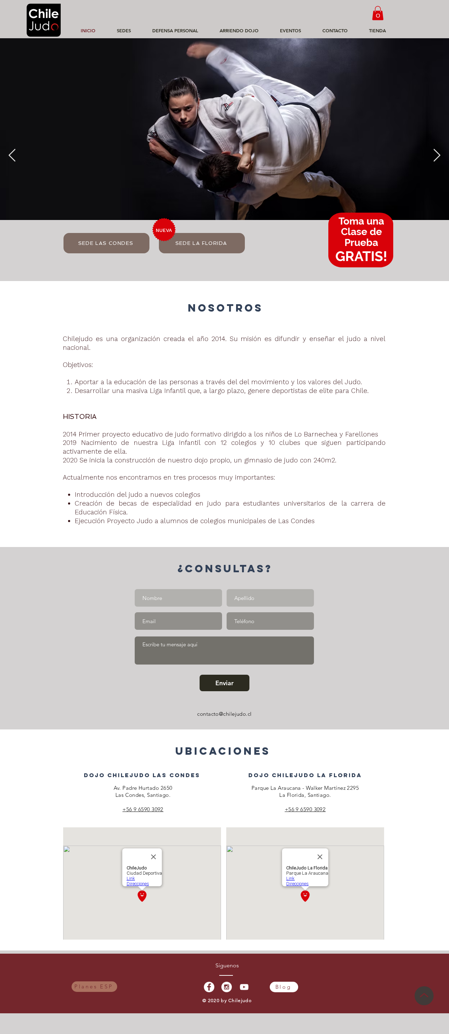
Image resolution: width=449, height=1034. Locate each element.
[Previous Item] (12, 155)
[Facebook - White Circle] (209, 987)
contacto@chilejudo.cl (224, 714)
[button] (378, 13)
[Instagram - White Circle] (226, 987)
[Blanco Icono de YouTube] (244, 987)
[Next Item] (437, 155)
